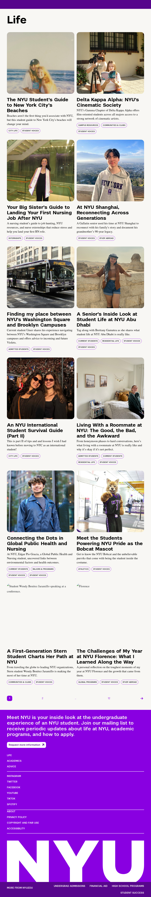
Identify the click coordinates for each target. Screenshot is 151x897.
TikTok (11, 798)
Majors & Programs (43, 569)
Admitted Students (18, 349)
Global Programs (87, 682)
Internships (15, 238)
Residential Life (110, 341)
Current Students (88, 341)
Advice (11, 766)
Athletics (83, 569)
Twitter (12, 781)
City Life (13, 131)
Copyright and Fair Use (23, 822)
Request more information (24, 744)
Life (9, 755)
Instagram (14, 776)
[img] (40, 63)
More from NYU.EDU (20, 887)
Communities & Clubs (114, 125)
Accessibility (16, 828)
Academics (14, 760)
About (11, 811)
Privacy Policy (17, 817)
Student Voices (30, 131)
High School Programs (128, 886)
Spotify (12, 804)
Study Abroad (106, 238)
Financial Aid (98, 886)
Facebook (13, 787)
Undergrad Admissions (69, 886)
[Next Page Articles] (142, 698)
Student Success (132, 893)
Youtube (12, 793)
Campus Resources (88, 125)
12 (109, 698)
